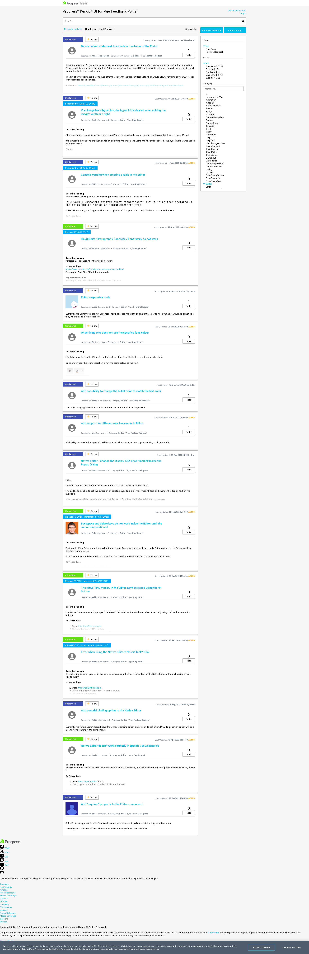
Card (208, 128)
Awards (4, 889)
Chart (208, 131)
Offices (3, 901)
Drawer (209, 172)
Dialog (209, 169)
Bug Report (212, 48)
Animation (211, 99)
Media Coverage (8, 895)
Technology (6, 886)
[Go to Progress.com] (10, 843)
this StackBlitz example (89, 626)
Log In (243, 13)
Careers (4, 898)
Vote (189, 54)
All (207, 46)
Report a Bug (235, 30)
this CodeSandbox (87, 781)
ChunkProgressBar (215, 143)
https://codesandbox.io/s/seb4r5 (94, 567)
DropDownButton (215, 175)
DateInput (211, 157)
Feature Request (214, 51)
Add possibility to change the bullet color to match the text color (121, 391)
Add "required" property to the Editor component (112, 804)
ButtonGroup (212, 123)
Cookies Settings (292, 947)
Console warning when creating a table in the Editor (113, 174)
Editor (209, 183)
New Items (90, 29)
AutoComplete (213, 105)
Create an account (237, 10)
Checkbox (211, 134)
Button (209, 120)
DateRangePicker (215, 163)
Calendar (210, 125)
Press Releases (8, 892)
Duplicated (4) (213, 72)
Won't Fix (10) (213, 77)
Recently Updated (73, 29)
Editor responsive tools (95, 297)
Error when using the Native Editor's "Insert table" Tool (115, 652)
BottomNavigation (215, 117)
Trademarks (213, 932)
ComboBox (211, 154)
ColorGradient (213, 146)
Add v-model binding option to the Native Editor (111, 710)
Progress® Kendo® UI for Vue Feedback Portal (100, 11)
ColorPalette (212, 149)
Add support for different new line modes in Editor (112, 423)
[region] (154, 947)
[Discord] (2, 873)
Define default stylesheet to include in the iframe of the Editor (119, 46)
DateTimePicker (214, 166)
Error (208, 186)
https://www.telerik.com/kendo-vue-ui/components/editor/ (95, 269)
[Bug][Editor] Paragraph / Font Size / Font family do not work (119, 239)
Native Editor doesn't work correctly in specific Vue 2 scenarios (120, 745)
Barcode (210, 114)
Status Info (190, 29)
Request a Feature (211, 30)
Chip (208, 137)
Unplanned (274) (214, 74)
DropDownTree (214, 180)
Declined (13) (212, 69)
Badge (209, 111)
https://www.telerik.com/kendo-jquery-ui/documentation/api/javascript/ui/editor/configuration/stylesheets (130, 85)
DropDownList (213, 178)
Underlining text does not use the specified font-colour (115, 332)
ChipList (210, 140)
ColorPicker (212, 152)
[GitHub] (2, 869)
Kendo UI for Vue (214, 96)
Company (4, 884)
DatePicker (211, 160)
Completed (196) (214, 66)
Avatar (209, 108)
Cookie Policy (55, 949)
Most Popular (105, 29)
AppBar (210, 102)
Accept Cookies (261, 947)
